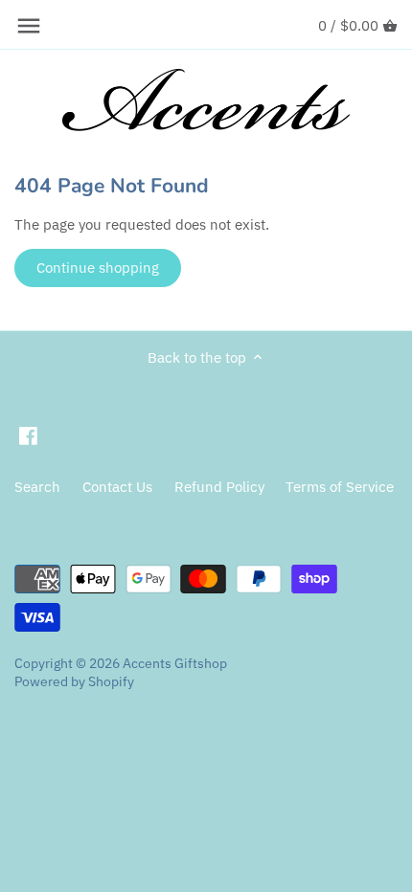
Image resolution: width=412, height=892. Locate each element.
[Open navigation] (28, 25)
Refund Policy (219, 487)
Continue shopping (97, 267)
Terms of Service (340, 487)
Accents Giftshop (175, 663)
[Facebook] (28, 434)
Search (37, 487)
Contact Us (117, 487)
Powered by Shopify (74, 681)
